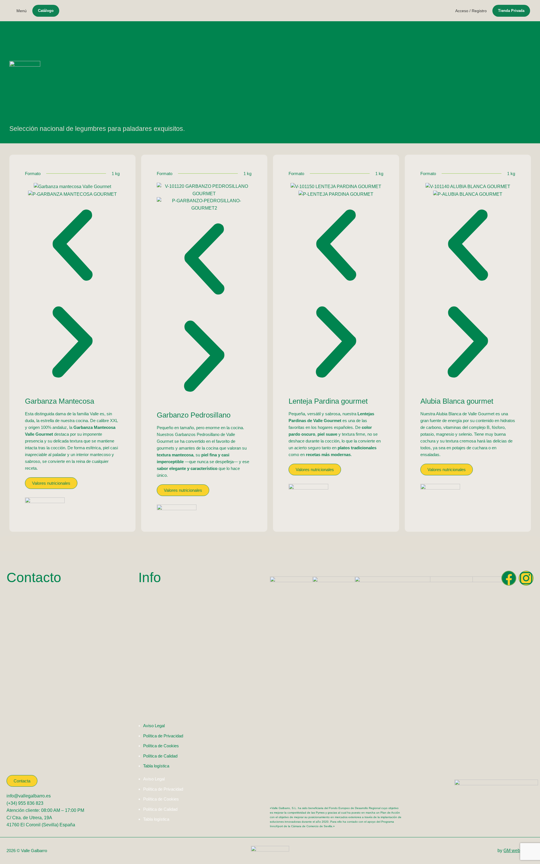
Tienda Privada (511, 10)
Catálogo (46, 10)
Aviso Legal (154, 725)
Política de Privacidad (163, 735)
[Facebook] (508, 578)
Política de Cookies (161, 745)
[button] (72, 246)
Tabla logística (156, 765)
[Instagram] (526, 578)
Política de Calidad (160, 756)
